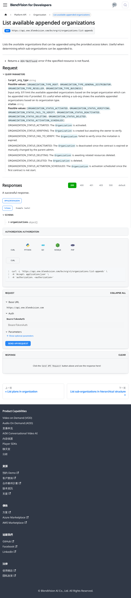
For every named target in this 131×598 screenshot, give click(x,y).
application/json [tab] (12, 200)
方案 (5, 512)
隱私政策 (8, 575)
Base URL (14, 302)
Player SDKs (10, 443)
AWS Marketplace (13, 522)
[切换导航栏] (5, 4)
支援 (5, 493)
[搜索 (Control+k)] (125, 5)
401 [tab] (91, 185)
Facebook (8, 546)
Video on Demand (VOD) (17, 417)
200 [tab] (72, 185)
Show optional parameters (21, 336)
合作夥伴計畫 (10, 483)
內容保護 (8, 438)
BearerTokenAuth (16, 319)
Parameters (15, 331)
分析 (5, 454)
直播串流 (8, 428)
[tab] (7, 208)
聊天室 (6, 449)
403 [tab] (101, 185)
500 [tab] (111, 185)
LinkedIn (8, 551)
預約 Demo (9, 472)
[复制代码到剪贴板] (121, 271)
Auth (11, 313)
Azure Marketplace (14, 517)
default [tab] (122, 185)
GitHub (7, 541)
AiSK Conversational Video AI (20, 433)
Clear (122, 355)
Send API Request (18, 343)
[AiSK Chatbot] (114, 5)
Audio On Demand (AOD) (18, 423)
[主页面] (6, 14)
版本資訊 (8, 488)
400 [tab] (82, 185)
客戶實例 (8, 478)
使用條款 (8, 570)
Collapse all (118, 293)
